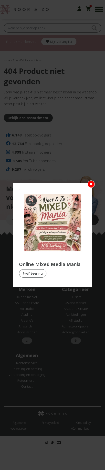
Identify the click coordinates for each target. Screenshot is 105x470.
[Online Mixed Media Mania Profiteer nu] (52, 222)
